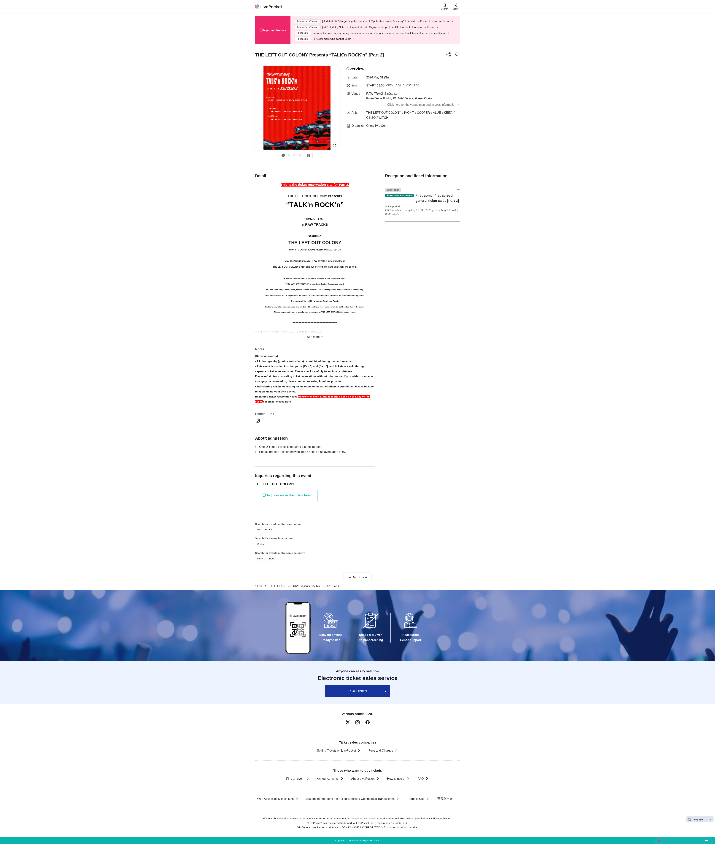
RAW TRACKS (264, 529)
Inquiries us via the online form (289, 495)
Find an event (295, 778)
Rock (271, 558)
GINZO (371, 117)
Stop (308, 155)
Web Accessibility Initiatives (275, 798)
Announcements (328, 778)
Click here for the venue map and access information (421, 104)
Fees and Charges (380, 750)
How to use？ (396, 778)
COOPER (423, 112)
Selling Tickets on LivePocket (336, 750)
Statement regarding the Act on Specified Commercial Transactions (350, 798)
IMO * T (409, 112)
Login (455, 9)
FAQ (421, 778)
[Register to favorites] (457, 54)
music (260, 558)
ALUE (437, 112)
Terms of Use (416, 798)
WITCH (383, 117)
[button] (283, 155)
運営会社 (443, 798)
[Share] (448, 54)
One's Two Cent (376, 125)
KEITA (448, 112)
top (261, 585)
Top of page (360, 577)
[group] (297, 108)
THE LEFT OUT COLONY (383, 112)
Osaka (260, 544)
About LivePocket (362, 778)
